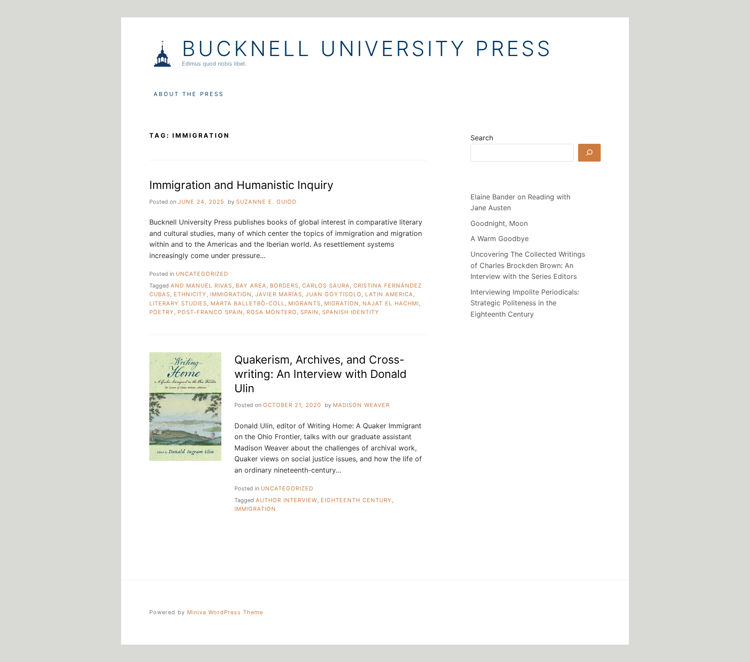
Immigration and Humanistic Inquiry (241, 185)
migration (341, 303)
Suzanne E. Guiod (266, 202)
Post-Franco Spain (210, 312)
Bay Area (251, 285)
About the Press (189, 94)
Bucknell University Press (367, 48)
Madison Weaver (361, 405)
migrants (304, 303)
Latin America (389, 294)
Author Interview (286, 500)
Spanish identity (350, 312)
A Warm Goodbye (499, 238)
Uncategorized (202, 274)
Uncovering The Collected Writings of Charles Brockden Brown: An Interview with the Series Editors (527, 265)
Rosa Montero (272, 312)
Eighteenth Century (356, 500)
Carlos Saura (326, 285)
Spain (309, 312)
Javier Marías (278, 294)
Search (481, 137)
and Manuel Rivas (201, 285)
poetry (161, 312)
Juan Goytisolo (334, 294)
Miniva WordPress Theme (225, 612)
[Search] (589, 153)
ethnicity (190, 294)
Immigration (231, 294)
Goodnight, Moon (499, 223)
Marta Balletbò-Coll (248, 303)
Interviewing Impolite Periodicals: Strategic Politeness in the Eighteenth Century (524, 303)
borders (284, 285)
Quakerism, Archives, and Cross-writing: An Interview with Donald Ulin (320, 374)
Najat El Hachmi (390, 303)
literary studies (178, 303)
